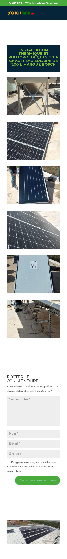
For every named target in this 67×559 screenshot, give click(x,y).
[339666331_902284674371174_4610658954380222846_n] (33, 338)
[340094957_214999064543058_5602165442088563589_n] (33, 115)
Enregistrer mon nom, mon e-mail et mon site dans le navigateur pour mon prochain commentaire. (31, 467)
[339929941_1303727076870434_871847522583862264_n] (33, 249)
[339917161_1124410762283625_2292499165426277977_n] (33, 293)
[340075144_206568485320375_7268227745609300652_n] (33, 204)
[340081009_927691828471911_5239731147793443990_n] (33, 160)
